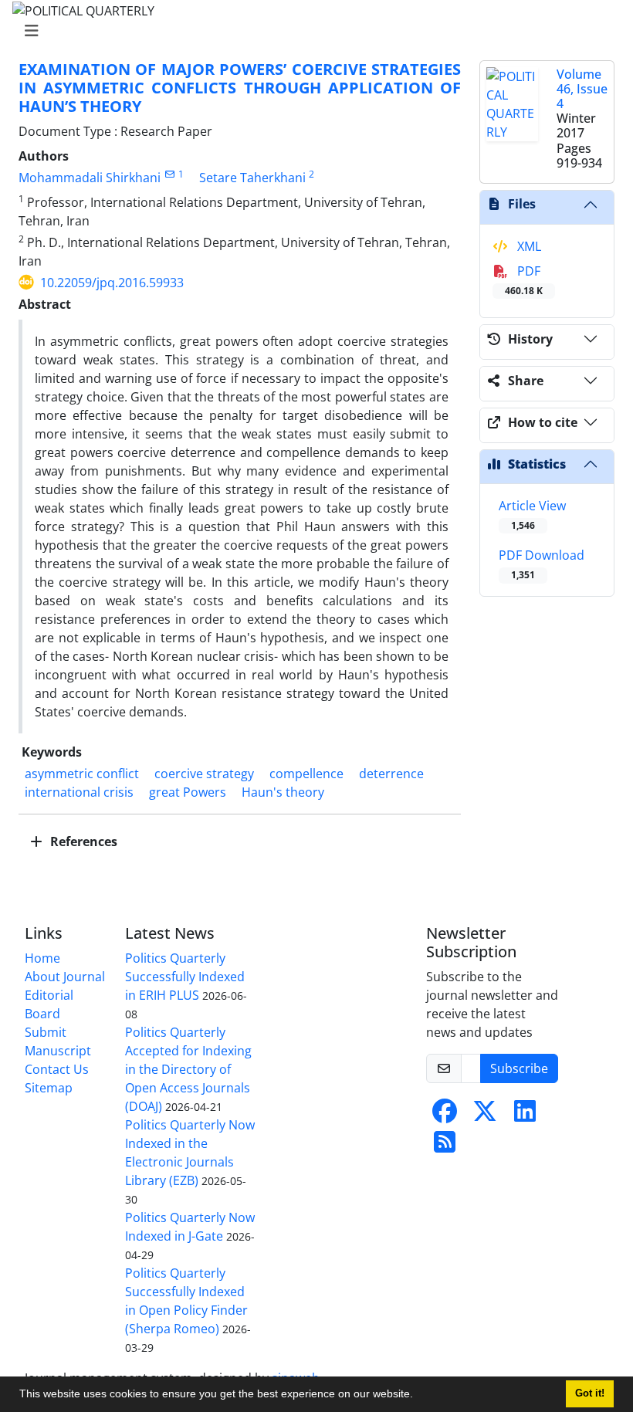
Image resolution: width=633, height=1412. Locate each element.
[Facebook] (444, 1115)
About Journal (65, 976)
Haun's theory (283, 792)
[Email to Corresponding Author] (169, 174)
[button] (418, 1395)
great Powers (187, 792)
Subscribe (519, 1068)
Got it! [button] (589, 1393)
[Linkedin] (524, 1115)
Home (42, 958)
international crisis (79, 792)
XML (527, 246)
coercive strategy (204, 773)
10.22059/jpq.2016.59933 (112, 282)
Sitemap (49, 1087)
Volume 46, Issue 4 (582, 89)
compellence (306, 773)
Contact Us (57, 1069)
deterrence (391, 773)
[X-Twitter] (484, 1115)
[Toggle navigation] (311, 31)
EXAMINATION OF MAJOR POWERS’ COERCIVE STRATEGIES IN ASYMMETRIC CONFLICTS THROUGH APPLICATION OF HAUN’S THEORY (240, 88)
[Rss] (444, 1146)
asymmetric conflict (82, 773)
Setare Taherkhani (252, 177)
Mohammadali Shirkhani (90, 177)
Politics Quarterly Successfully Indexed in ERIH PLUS (185, 977)
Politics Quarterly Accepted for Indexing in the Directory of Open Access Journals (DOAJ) (188, 1069)
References (82, 841)
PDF (524, 279)
